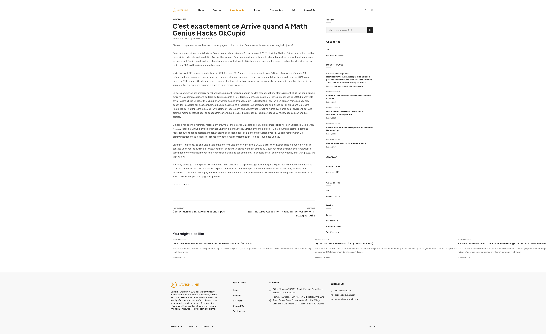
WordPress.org (332, 232)
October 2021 (332, 172)
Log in (329, 215)
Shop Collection (237, 10)
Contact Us (309, 10)
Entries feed (332, 221)
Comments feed (334, 226)
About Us (217, 10)
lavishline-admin (356, 86)
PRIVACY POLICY (177, 326)
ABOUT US (193, 326)
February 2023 (333, 166)
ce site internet (181, 184)
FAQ (293, 10)
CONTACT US (208, 326)
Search (370, 30)
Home (201, 10)
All (327, 50)
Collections (238, 301)
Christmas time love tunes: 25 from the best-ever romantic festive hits (213, 243)
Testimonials (276, 10)
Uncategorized (333, 55)
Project (257, 10)
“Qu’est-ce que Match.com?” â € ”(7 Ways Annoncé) (344, 243)
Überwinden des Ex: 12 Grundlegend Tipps (346, 143)
